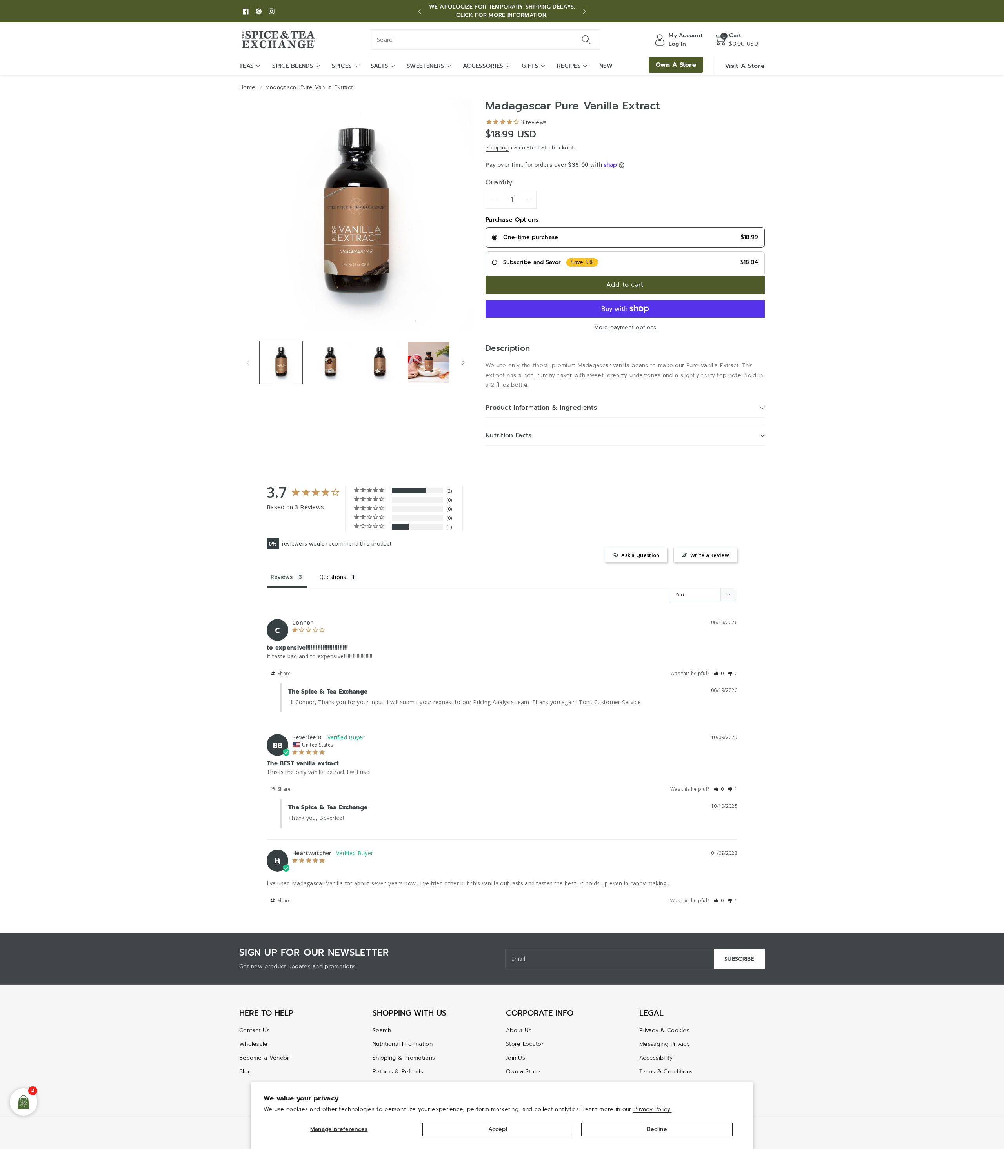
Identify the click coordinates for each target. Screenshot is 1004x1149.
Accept (497, 1129)
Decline (657, 1129)
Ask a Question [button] (640, 555)
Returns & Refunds (398, 1071)
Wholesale (253, 1044)
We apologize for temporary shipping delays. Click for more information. (502, 11)
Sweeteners (425, 66)
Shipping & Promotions (404, 1058)
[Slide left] (247, 362)
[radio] (625, 237)
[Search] (586, 39)
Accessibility (656, 1058)
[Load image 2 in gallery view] (330, 362)
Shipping (497, 148)
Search (382, 1030)
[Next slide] (584, 11)
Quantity (499, 182)
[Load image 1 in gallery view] (281, 362)
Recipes (569, 66)
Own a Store (523, 1071)
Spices (342, 66)
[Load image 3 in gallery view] (379, 362)
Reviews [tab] (282, 577)
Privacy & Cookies (664, 1030)
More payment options (625, 327)
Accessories (483, 66)
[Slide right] (463, 362)
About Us (518, 1030)
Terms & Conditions (666, 1071)
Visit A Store (745, 66)
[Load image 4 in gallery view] (428, 362)
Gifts (530, 66)
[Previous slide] (420, 11)
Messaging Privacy (664, 1044)
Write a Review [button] (709, 555)
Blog (245, 1071)
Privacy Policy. (652, 1109)
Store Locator (525, 1044)
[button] (736, 39)
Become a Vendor (264, 1058)
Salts (380, 66)
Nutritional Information (403, 1044)
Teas (246, 66)
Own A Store (676, 64)
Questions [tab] (332, 577)
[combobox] (485, 39)
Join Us (515, 1058)
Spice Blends (292, 66)
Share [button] (283, 673)
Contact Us (254, 1030)
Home (247, 87)
